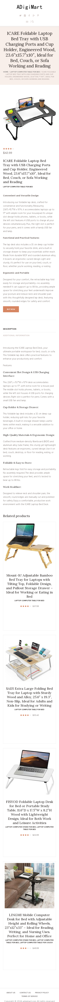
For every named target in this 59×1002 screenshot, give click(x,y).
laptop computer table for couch (36, 942)
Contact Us (25, 993)
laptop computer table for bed (25, 72)
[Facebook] (29, 15)
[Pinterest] (37, 15)
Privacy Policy (42, 993)
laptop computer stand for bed (20, 827)
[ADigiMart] (29, 7)
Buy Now (11, 309)
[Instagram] (24, 15)
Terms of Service (29, 996)
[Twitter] (20, 15)
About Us (11, 993)
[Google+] (33, 15)
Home (5, 72)
